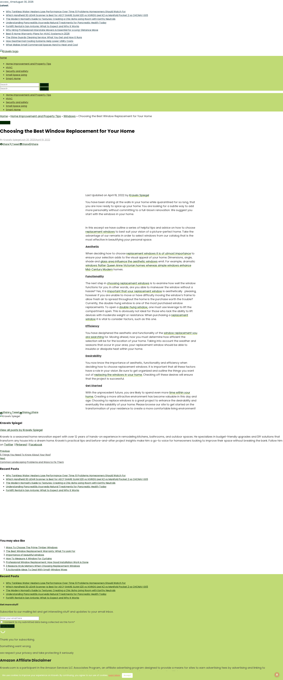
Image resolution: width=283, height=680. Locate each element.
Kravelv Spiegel (12, 139)
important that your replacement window (134, 291)
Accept (127, 675)
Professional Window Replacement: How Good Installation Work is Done (47, 562)
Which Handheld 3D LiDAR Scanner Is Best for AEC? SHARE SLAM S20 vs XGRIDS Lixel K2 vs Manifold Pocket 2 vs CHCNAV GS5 (77, 15)
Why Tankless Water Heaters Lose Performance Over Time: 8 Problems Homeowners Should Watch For (66, 11)
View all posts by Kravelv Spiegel (21, 430)
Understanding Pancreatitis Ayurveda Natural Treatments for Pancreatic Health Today (56, 22)
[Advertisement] (141, 168)
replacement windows (100, 231)
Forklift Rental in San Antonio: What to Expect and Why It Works (42, 26)
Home (4, 116)
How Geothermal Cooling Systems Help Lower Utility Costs (39, 41)
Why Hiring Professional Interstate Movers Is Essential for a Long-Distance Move (52, 30)
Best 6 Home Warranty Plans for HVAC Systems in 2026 (38, 33)
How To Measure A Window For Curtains (29, 558)
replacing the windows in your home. (118, 374)
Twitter (8, 444)
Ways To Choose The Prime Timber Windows (31, 547)
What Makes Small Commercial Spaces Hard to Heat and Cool (42, 44)
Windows (70, 116)
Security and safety (17, 71)
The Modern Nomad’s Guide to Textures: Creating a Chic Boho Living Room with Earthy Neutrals (60, 19)
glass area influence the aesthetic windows (129, 261)
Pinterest (21, 444)
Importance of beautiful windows (25, 555)
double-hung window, (133, 307)
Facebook (35, 444)
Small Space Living (16, 75)
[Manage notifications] (277, 674)
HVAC (9, 67)
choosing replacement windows (128, 283)
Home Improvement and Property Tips (28, 63)
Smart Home (13, 78)
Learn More (114, 675)
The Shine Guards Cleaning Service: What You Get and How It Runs (44, 37)
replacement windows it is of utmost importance (158, 253)
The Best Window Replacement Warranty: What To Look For (40, 551)
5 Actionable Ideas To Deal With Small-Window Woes (36, 569)
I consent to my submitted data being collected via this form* (39, 622)
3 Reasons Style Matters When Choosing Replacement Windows (43, 566)
